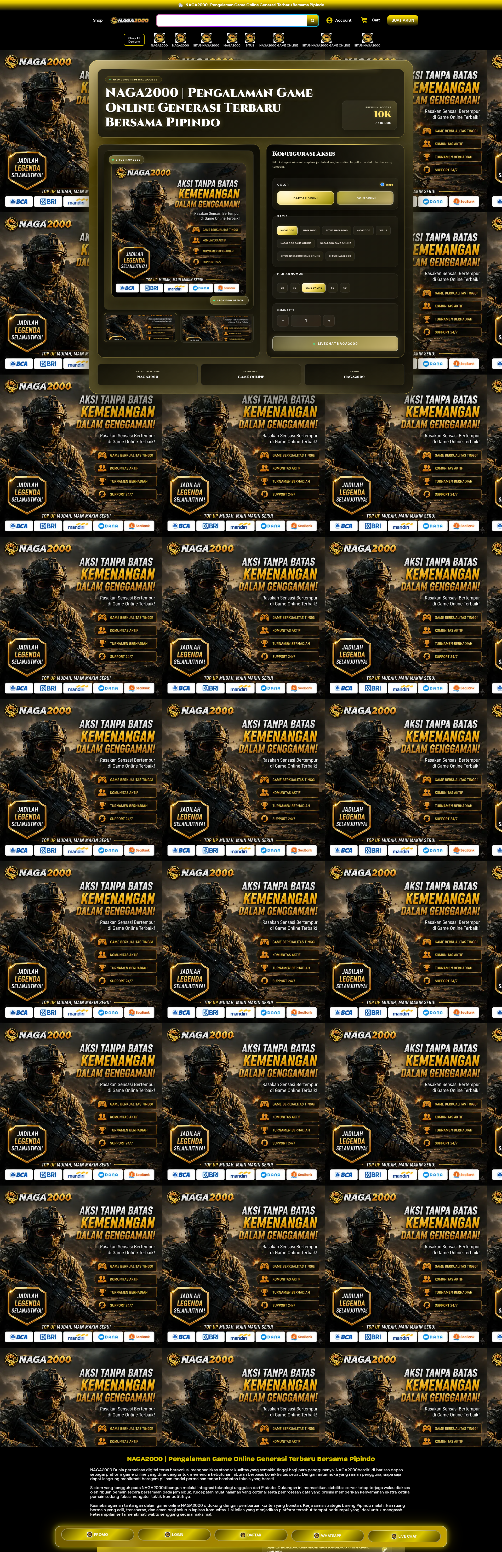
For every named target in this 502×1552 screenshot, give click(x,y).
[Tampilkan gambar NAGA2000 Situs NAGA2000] (217, 328)
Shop (98, 20)
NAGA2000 (101, 1470)
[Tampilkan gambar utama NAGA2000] (140, 327)
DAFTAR (254, 1535)
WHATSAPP (331, 1534)
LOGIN (178, 1535)
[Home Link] (129, 20)
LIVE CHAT (407, 1534)
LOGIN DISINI (365, 198)
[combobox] (232, 20)
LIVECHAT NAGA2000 (338, 343)
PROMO (101, 1536)
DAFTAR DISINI (305, 198)
